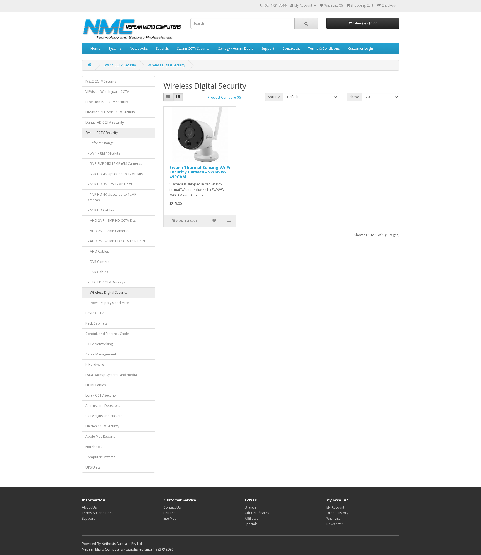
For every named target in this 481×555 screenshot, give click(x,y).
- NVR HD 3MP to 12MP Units (108, 184)
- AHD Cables (97, 251)
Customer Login (360, 48)
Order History (337, 513)
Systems (115, 48)
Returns (169, 513)
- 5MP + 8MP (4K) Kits (102, 153)
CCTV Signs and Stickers (103, 416)
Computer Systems (100, 457)
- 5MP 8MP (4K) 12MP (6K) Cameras (113, 163)
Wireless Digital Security (166, 65)
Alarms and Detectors (102, 405)
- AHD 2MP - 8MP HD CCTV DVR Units (115, 241)
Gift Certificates (257, 513)
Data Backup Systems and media (111, 374)
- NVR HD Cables (99, 210)
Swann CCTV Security (193, 48)
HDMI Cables (95, 385)
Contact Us (291, 48)
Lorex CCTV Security (101, 395)
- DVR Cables (96, 272)
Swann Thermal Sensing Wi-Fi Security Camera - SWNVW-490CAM (199, 172)
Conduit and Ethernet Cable (107, 333)
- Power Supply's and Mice (107, 302)
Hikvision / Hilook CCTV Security (110, 112)
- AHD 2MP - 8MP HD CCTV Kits (110, 220)
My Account (335, 507)
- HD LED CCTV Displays (105, 282)
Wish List (333, 518)
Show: (354, 96)
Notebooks (139, 48)
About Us (89, 507)
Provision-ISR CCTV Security (106, 101)
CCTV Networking (99, 344)
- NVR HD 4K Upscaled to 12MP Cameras (110, 197)
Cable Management (100, 354)
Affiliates (251, 518)
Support (267, 48)
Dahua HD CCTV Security (104, 122)
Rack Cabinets (96, 323)
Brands (250, 507)
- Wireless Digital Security (106, 292)
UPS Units (92, 467)
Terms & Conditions (324, 48)
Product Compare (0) (224, 97)
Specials (162, 48)
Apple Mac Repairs (100, 436)
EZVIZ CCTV (94, 313)
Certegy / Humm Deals (235, 48)
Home (95, 48)
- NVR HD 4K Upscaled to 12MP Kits (114, 173)
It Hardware (94, 364)
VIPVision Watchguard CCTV (107, 91)
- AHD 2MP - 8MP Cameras (107, 230)
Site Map (170, 518)
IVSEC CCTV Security (100, 81)
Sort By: (274, 96)
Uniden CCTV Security (102, 426)
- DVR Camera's (98, 261)
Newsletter (334, 524)
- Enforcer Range (99, 143)
